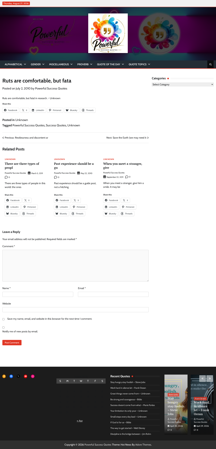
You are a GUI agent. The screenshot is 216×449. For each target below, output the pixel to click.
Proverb (83, 64)
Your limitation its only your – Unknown (129, 410)
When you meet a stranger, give (122, 166)
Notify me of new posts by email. (20, 331)
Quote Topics (137, 64)
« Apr (80, 420)
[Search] (210, 64)
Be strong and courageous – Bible (126, 399)
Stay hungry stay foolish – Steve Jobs (127, 382)
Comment (8, 246)
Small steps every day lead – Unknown (128, 416)
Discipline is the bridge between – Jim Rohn (130, 434)
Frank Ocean (200, 398)
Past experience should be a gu (74, 166)
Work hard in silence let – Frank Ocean (128, 387)
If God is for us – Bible (120, 422)
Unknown (21, 120)
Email (82, 288)
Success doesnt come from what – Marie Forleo (132, 405)
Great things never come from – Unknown (130, 393)
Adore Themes (143, 444)
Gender (36, 64)
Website (6, 303)
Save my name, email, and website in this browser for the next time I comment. (49, 318)
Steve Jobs (173, 394)
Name (6, 288)
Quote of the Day (108, 64)
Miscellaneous (59, 64)
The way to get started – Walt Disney (127, 428)
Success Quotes (56, 125)
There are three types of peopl (22, 166)
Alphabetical (13, 64)
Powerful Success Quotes (51, 88)
